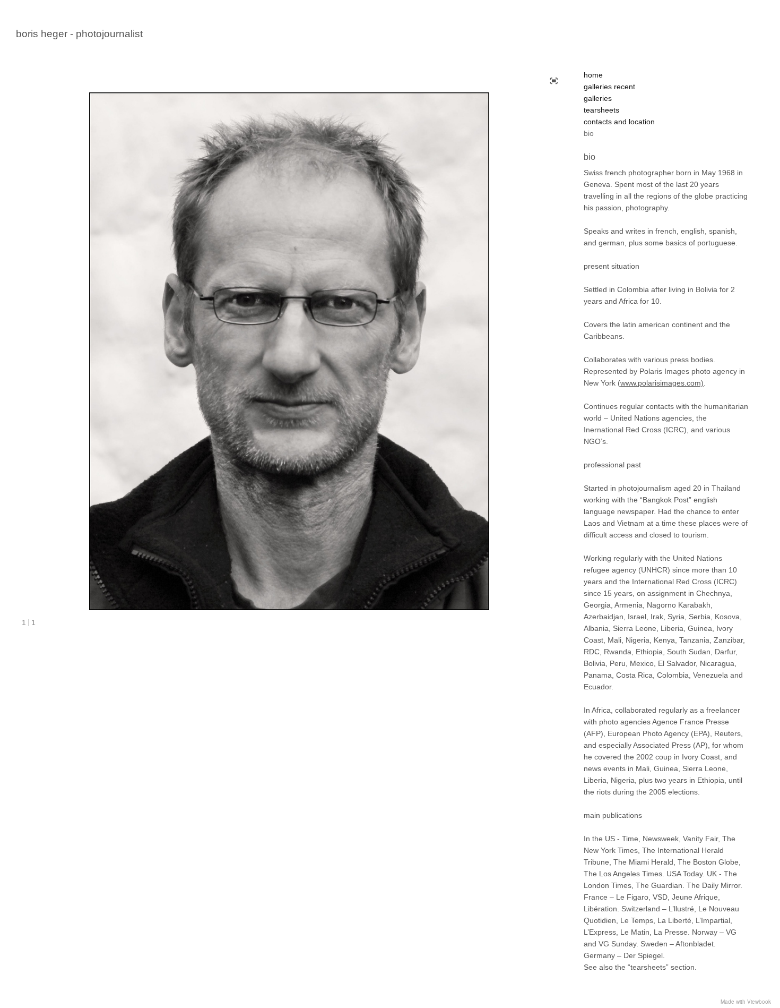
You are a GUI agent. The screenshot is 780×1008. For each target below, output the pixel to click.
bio (589, 133)
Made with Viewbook (746, 1001)
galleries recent (609, 86)
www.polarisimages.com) (662, 383)
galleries (598, 98)
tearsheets (601, 110)
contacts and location (619, 121)
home (593, 75)
